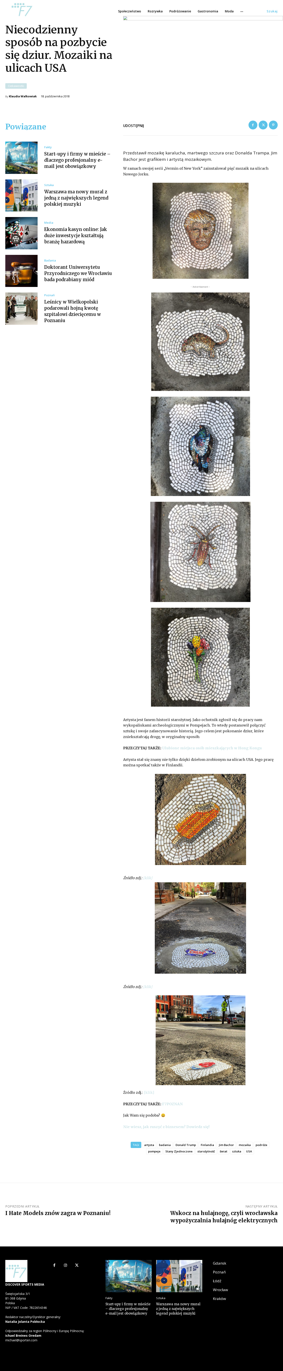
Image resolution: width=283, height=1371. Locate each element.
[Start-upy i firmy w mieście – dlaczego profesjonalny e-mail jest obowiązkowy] (21, 158)
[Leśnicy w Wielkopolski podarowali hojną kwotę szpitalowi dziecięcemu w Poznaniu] (21, 308)
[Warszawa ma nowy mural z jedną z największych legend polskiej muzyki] (21, 195)
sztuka (236, 1151)
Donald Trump (186, 1145)
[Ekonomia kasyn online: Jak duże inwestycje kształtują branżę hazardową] (21, 233)
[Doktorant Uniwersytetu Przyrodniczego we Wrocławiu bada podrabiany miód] (21, 271)
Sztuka (49, 185)
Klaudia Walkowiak (23, 96)
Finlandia (207, 1145)
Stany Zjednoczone (179, 1151)
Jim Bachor (226, 1145)
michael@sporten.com (21, 1340)
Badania (50, 260)
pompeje (154, 1151)
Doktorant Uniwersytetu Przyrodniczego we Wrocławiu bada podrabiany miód (78, 273)
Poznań (49, 295)
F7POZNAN (172, 1104)
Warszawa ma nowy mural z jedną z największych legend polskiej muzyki (76, 198)
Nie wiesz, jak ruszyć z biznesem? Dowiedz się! (166, 1127)
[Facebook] (253, 125)
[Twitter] (263, 125)
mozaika (245, 1145)
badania (165, 1145)
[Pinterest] (273, 125)
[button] (272, 11)
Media (48, 222)
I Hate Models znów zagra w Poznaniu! (58, 1213)
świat (223, 1151)
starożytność (206, 1151)
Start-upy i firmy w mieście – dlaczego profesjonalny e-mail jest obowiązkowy (77, 160)
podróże (261, 1145)
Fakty (48, 147)
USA (249, 1151)
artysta (149, 1145)
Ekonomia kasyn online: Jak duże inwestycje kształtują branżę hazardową (75, 235)
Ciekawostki (16, 86)
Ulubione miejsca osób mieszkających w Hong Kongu (212, 748)
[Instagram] (65, 1265)
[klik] (147, 878)
